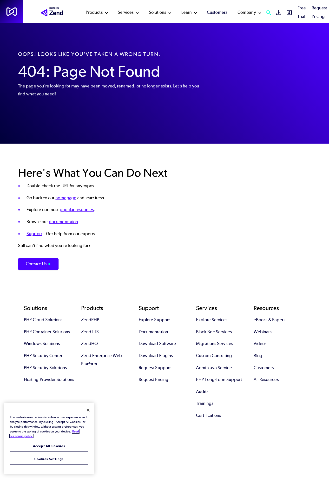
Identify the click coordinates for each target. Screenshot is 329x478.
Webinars (263, 331)
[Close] (88, 410)
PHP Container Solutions (47, 331)
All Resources (266, 379)
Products (94, 12)
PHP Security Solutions (45, 367)
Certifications (208, 415)
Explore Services (211, 319)
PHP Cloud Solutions (43, 319)
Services (126, 12)
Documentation (153, 331)
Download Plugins (156, 355)
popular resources (77, 209)
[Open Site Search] (268, 12)
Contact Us (36, 263)
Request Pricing (153, 379)
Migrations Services (214, 343)
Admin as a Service (214, 367)
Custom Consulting (214, 355)
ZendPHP (90, 319)
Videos (260, 343)
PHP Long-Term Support (219, 379)
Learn (186, 12)
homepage (65, 197)
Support (34, 233)
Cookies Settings (49, 459)
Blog (258, 355)
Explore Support (154, 319)
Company (246, 12)
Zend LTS (90, 331)
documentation (63, 221)
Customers (217, 12)
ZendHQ (89, 343)
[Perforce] (11, 11)
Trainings (204, 403)
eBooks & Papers (269, 319)
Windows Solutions (42, 343)
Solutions (157, 12)
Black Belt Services (214, 331)
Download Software (157, 343)
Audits (202, 391)
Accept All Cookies (49, 446)
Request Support (155, 367)
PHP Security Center (43, 355)
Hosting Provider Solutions (49, 379)
